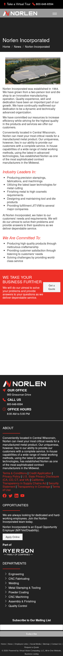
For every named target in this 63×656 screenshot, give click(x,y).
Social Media (35, 644)
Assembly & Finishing (22, 601)
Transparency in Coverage (33, 486)
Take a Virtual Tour (18, 4)
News (17, 47)
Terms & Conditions (15, 473)
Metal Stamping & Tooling (25, 588)
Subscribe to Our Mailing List (31, 620)
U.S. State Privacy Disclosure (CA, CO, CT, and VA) (31, 478)
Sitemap (46, 644)
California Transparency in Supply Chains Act (24, 481)
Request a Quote (31, 647)
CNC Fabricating (19, 579)
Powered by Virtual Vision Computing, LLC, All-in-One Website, (35, 651)
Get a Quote (51, 287)
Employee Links (21, 644)
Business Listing (31, 654)
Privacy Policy (11, 476)
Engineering (16, 574)
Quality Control (18, 606)
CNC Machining (19, 597)
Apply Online (13, 537)
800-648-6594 (44, 4)
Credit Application (40, 473)
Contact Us (56, 644)
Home (6, 47)
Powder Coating (19, 592)
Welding (14, 583)
